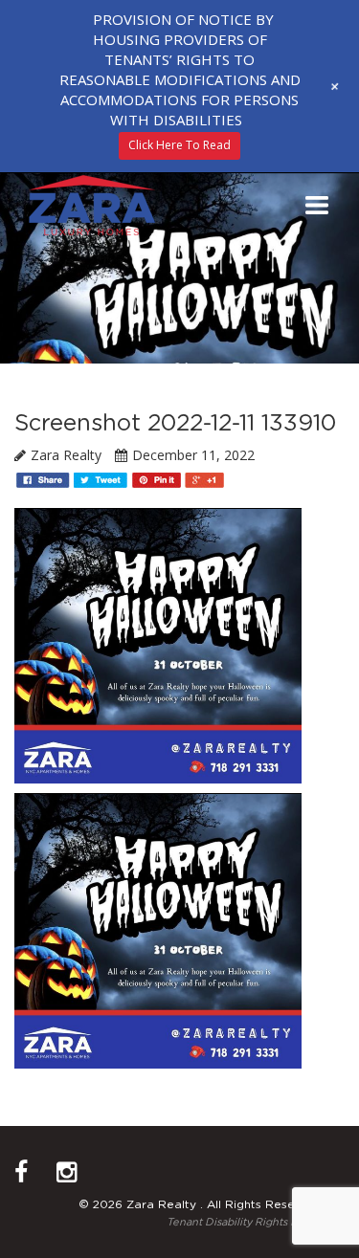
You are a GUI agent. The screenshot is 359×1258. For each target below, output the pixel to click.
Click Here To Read (179, 145)
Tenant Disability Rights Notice (246, 1222)
